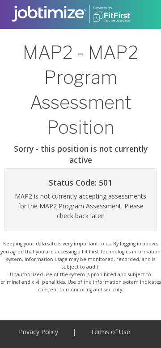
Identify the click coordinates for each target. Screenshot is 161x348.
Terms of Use (110, 331)
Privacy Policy (38, 331)
